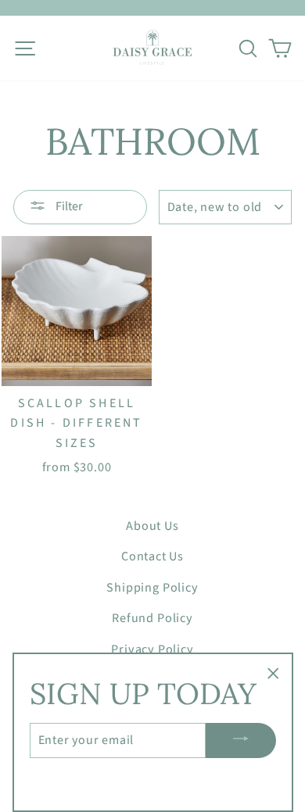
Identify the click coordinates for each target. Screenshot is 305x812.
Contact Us (152, 556)
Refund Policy (152, 618)
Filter (68, 206)
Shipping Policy (152, 587)
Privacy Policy (152, 649)
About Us (152, 526)
